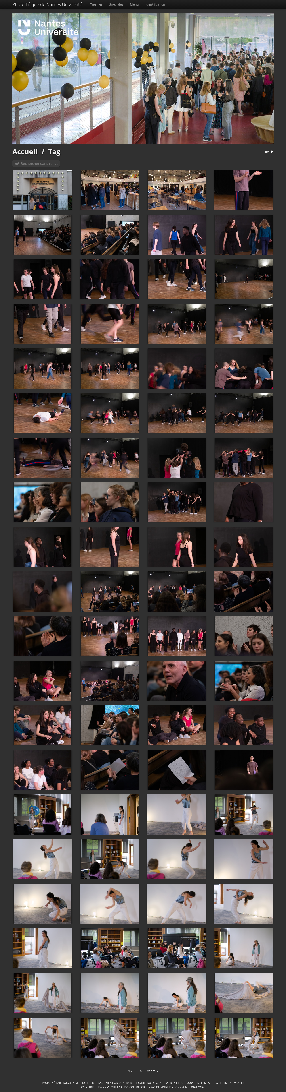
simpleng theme (84, 1082)
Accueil (25, 151)
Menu (134, 4)
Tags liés (96, 4)
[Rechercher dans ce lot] (265, 152)
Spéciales (116, 4)
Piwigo (66, 1082)
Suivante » (150, 1071)
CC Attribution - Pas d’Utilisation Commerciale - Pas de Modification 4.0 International (143, 1087)
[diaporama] (272, 152)
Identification (155, 4)
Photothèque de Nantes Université (47, 4)
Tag (54, 151)
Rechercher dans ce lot (39, 163)
